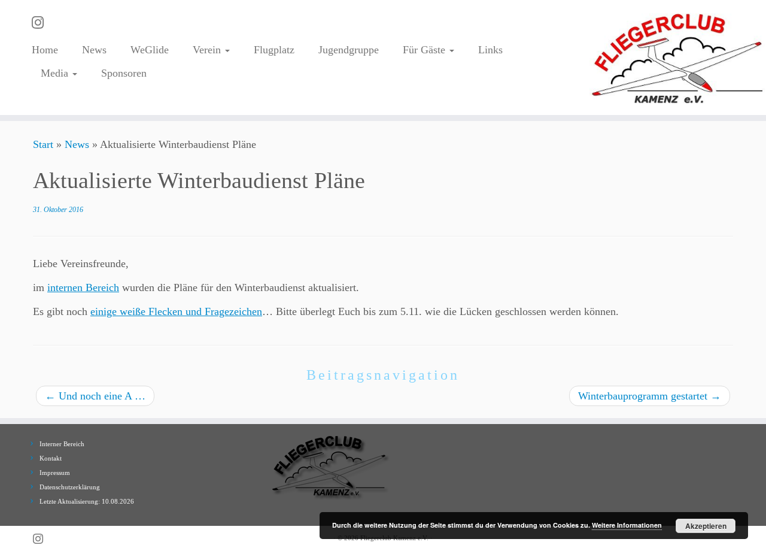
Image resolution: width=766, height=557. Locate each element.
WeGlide (149, 50)
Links (490, 50)
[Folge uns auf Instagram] (41, 23)
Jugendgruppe (348, 50)
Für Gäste (425, 50)
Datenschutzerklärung (69, 487)
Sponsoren (124, 73)
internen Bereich (83, 287)
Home (45, 50)
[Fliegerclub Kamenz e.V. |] (677, 57)
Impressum (54, 472)
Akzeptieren (706, 525)
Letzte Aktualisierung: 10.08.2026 (86, 501)
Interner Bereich (61, 443)
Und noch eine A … (95, 396)
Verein (208, 50)
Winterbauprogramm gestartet (649, 396)
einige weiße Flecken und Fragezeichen (176, 311)
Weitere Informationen (627, 524)
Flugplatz (274, 50)
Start (43, 144)
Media (56, 73)
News (94, 50)
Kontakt (50, 458)
